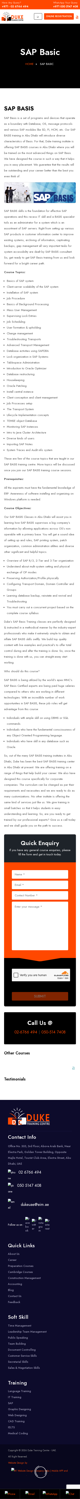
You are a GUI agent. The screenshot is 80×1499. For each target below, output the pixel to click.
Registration (59, 16)
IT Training (14, 1397)
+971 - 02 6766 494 (15, 4)
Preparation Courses (20, 1266)
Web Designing (17, 1415)
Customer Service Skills (22, 1356)
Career (12, 1260)
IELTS (11, 1427)
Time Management (19, 1326)
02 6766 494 (29, 1172)
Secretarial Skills (18, 1362)
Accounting (15, 1284)
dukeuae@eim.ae (35, 1204)
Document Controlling (22, 1350)
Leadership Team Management (27, 1332)
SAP (10, 1403)
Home (29, 64)
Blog (11, 1290)
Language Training (19, 1391)
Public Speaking (18, 1338)
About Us (13, 1254)
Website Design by (17, 1463)
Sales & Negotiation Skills (24, 1368)
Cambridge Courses (20, 1272)
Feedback (14, 1302)
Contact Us (14, 1296)
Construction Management (24, 1278)
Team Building (17, 1344)
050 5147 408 (28, 1185)
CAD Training (16, 1421)
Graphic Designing (19, 1409)
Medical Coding (18, 1433)
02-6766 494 (25, 1032)
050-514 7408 (53, 1032)
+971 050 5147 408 (65, 4)
